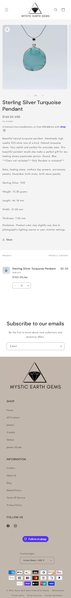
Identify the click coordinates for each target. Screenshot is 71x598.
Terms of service (34, 595)
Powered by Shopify (40, 590)
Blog (9, 483)
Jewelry (10, 425)
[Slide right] (42, 95)
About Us (11, 475)
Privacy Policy (14, 505)
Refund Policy (14, 490)
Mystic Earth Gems (23, 590)
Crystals (11, 432)
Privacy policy (18, 595)
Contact (11, 468)
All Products (13, 417)
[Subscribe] (60, 346)
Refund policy (58, 590)
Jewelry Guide (14, 447)
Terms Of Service (16, 497)
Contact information (53, 595)
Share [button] (9, 239)
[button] (6, 9)
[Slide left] (28, 95)
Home (10, 410)
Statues (10, 439)
